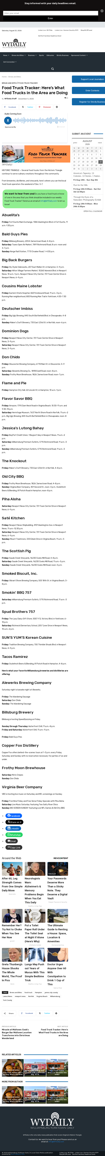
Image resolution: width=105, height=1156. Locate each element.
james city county (51, 992)
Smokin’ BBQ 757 (16, 592)
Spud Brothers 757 (18, 611)
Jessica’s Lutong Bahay (23, 428)
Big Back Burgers (17, 260)
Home (4, 77)
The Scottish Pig (16, 551)
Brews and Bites (14, 77)
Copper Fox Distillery (20, 745)
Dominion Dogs (15, 331)
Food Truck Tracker (28, 83)
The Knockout (14, 461)
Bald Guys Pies (15, 234)
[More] (57, 107)
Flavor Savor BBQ (17, 398)
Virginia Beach (42, 996)
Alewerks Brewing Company (27, 682)
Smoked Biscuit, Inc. (19, 573)
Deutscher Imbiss (17, 308)
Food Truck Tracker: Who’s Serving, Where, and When (13, 1073)
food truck (28, 992)
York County (7, 1000)
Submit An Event (81, 133)
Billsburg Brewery (17, 712)
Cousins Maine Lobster (22, 286)
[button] (52, 68)
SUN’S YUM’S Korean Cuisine (27, 637)
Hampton (38, 992)
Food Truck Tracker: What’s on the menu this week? (57, 1072)
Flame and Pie (14, 383)
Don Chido (11, 357)
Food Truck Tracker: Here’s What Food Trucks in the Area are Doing (53, 1032)
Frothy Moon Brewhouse (23, 768)
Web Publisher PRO (18, 1154)
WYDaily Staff (11, 99)
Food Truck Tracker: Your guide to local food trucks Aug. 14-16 (35, 1072)
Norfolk (31, 996)
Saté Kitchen (13, 518)
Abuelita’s (11, 215)
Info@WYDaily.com (49, 201)
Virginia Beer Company (22, 787)
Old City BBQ (13, 476)
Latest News (7, 996)
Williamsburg (55, 996)
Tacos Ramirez (15, 656)
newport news (20, 996)
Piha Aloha (11, 499)
